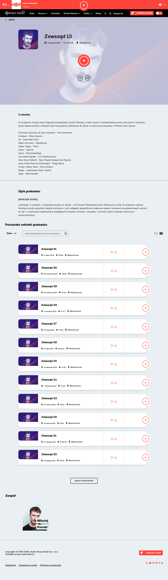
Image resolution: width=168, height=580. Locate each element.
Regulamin (10, 565)
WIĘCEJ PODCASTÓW (84, 480)
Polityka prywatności (50, 565)
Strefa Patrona (71, 13)
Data (9, 233)
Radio (86, 13)
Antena (41, 13)
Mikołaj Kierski (85, 42)
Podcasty (55, 13)
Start (32, 13)
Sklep (98, 13)
